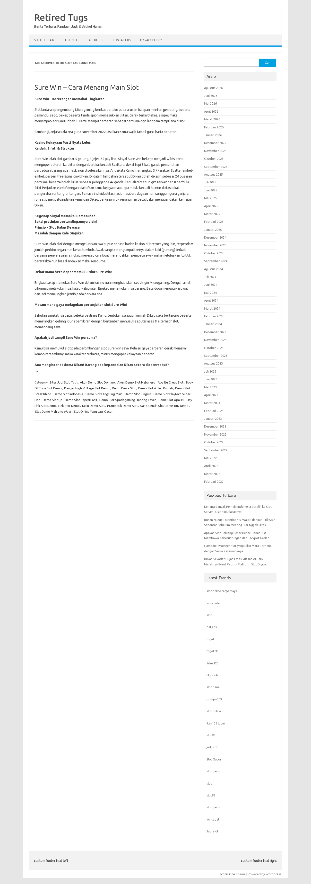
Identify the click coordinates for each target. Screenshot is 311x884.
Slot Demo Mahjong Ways (53, 411)
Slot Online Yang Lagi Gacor (93, 411)
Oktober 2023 (214, 347)
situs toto (213, 603)
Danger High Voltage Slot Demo (87, 388)
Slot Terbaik (44, 40)
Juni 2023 (210, 379)
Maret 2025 (212, 213)
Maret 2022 (212, 473)
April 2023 (211, 395)
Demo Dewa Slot (124, 388)
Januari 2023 (213, 418)
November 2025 (215, 150)
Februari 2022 (214, 481)
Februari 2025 (214, 221)
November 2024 (215, 245)
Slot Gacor (214, 759)
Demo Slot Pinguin (138, 394)
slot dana (213, 687)
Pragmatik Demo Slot (122, 405)
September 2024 (215, 261)
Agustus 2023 (213, 363)
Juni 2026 (210, 95)
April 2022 (211, 465)
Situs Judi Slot (60, 382)
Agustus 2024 (213, 269)
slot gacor (214, 771)
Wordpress (273, 874)
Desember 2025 (215, 142)
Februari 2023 (214, 410)
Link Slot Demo (69, 405)
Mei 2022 (210, 458)
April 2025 (211, 206)
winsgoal (213, 819)
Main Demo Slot (93, 405)
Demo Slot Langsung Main (104, 394)
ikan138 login (216, 723)
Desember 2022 (215, 426)
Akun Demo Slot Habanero (136, 382)
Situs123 (212, 663)
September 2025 (215, 166)
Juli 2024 (210, 276)
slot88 (211, 735)
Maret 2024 (212, 308)
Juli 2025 (210, 182)
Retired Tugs (61, 17)
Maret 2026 (212, 119)
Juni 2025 (210, 190)
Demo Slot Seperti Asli (81, 400)
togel (210, 639)
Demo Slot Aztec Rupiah (155, 388)
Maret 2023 (212, 402)
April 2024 (211, 300)
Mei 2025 (210, 198)
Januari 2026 (213, 135)
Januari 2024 (213, 324)
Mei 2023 (210, 387)
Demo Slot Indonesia (68, 394)
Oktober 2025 (214, 158)
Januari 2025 (213, 229)
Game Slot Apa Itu (171, 400)
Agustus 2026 (213, 87)
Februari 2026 (214, 127)
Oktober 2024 (214, 253)
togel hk (212, 651)
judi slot (212, 747)
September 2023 (215, 355)
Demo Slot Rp (52, 400)
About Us (96, 40)
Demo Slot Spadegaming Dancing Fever (127, 400)
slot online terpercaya (222, 591)
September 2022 (215, 450)
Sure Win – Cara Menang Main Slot (87, 87)
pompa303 (214, 699)
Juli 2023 (210, 371)
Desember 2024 (215, 237)
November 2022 (215, 434)
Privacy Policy (151, 40)
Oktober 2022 (214, 442)
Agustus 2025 (213, 174)
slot (209, 615)
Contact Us (121, 40)
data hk (212, 627)
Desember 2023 (215, 332)
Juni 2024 (210, 284)
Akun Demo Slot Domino (97, 382)
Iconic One (227, 874)
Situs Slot (71, 40)
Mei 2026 (210, 103)
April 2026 (211, 111)
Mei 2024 (210, 292)
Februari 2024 (214, 316)
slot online (214, 711)
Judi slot (212, 831)
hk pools (212, 675)
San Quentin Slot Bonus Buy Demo (164, 405)
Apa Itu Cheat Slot (170, 382)
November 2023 (215, 339)
